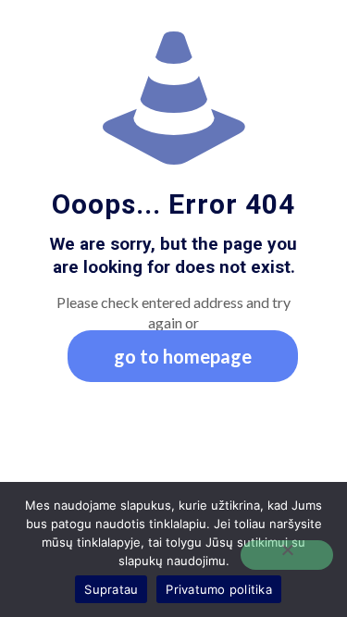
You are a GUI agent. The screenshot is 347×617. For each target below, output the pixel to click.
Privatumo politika (219, 589)
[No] (287, 555)
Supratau (111, 589)
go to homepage (183, 356)
